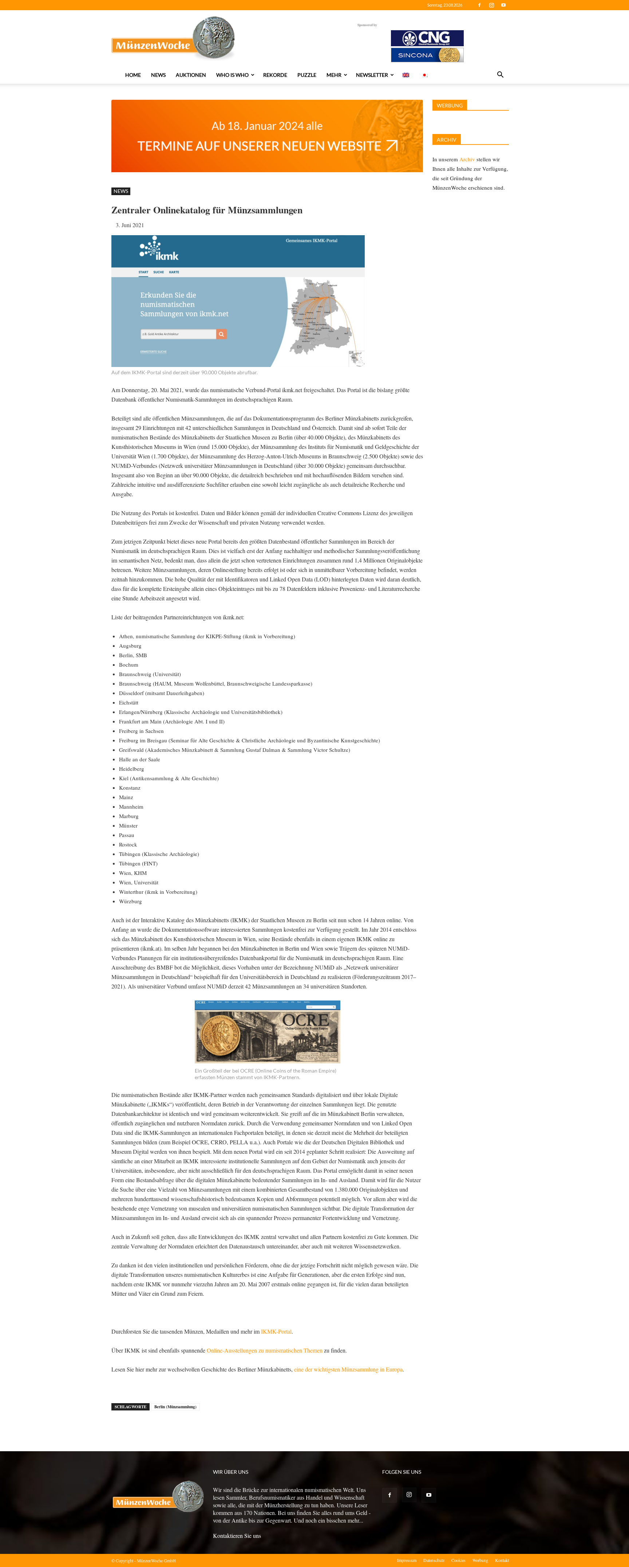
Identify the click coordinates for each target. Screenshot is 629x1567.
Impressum (406, 1560)
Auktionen (191, 75)
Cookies (458, 1560)
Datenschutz (433, 1560)
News (158, 75)
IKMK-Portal (276, 1331)
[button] (500, 75)
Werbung (480, 1560)
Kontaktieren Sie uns (237, 1535)
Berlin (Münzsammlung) (175, 1407)
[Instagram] (491, 5)
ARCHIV (446, 140)
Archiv (467, 159)
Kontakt (502, 1560)
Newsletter (372, 75)
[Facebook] (479, 5)
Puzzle (306, 75)
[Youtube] (503, 5)
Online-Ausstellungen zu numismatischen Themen (265, 1350)
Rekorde (275, 75)
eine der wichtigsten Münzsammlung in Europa (348, 1369)
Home (133, 75)
